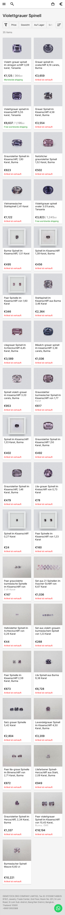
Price (13, 24)
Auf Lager (39, 24)
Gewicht (25, 24)
